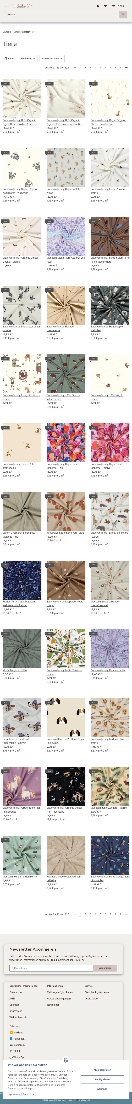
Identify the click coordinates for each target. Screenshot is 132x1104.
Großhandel (91, 998)
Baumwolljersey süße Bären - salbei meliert (63, 397)
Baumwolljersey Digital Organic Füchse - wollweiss (108, 122)
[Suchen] (123, 14)
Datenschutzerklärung (66, 956)
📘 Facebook (17, 1038)
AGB (12, 998)
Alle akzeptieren (102, 1069)
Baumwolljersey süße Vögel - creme (107, 397)
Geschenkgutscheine (97, 992)
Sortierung (26, 58)
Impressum (14, 1094)
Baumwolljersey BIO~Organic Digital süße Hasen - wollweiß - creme (64, 122)
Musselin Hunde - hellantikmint (20, 876)
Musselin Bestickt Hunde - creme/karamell (105, 603)
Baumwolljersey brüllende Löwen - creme (110, 741)
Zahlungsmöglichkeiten (60, 992)
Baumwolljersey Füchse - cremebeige (61, 328)
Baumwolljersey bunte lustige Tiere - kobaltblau (110, 878)
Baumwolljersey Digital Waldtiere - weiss (66, 191)
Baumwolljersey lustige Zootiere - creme (21, 397)
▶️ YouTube (16, 1032)
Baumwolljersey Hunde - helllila (108, 670)
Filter (10, 58)
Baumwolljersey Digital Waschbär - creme (21, 328)
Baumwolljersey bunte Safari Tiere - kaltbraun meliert (110, 259)
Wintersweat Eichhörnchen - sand (65, 532)
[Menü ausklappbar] (6, 5)
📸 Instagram (17, 1044)
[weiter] (126, 68)
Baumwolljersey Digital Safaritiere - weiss (109, 534)
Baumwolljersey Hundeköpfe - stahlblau (107, 328)
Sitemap (14, 1004)
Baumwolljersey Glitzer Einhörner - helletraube (21, 809)
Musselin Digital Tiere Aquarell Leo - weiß (66, 259)
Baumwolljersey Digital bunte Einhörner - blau (63, 466)
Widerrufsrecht (17, 1017)
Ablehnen (102, 1088)
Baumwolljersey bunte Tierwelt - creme (64, 672)
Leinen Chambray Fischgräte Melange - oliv (19, 534)
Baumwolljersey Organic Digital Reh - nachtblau (64, 809)
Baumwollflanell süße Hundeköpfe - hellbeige (66, 741)
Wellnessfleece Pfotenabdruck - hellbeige (64, 878)
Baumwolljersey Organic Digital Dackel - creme (20, 259)
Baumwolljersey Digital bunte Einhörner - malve (107, 466)
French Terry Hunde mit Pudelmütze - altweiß (16, 741)
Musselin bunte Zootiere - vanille (109, 807)
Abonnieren (105, 968)
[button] (98, 6)
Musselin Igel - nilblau (15, 670)
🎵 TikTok (15, 1051)
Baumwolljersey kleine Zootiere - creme (109, 191)
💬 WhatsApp (17, 1057)
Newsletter (53, 1004)
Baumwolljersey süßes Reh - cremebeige (19, 466)
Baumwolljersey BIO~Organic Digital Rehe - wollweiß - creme (20, 122)
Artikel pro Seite (50, 58)
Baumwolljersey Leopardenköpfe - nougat (66, 603)
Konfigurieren (102, 1079)
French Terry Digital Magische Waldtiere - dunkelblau (19, 603)
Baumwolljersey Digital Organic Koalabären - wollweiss (20, 191)
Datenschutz (30, 1094)
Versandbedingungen (59, 998)
